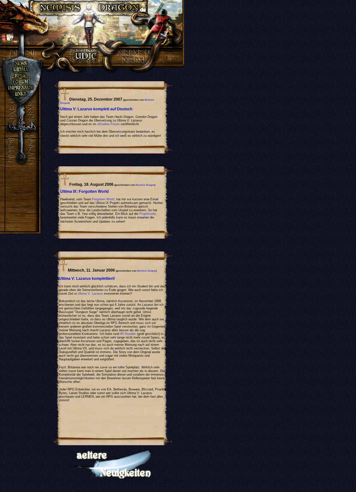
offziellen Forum (108, 124)
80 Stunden (128, 334)
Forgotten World (103, 199)
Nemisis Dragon (145, 185)
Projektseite (147, 214)
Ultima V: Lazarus (90, 293)
